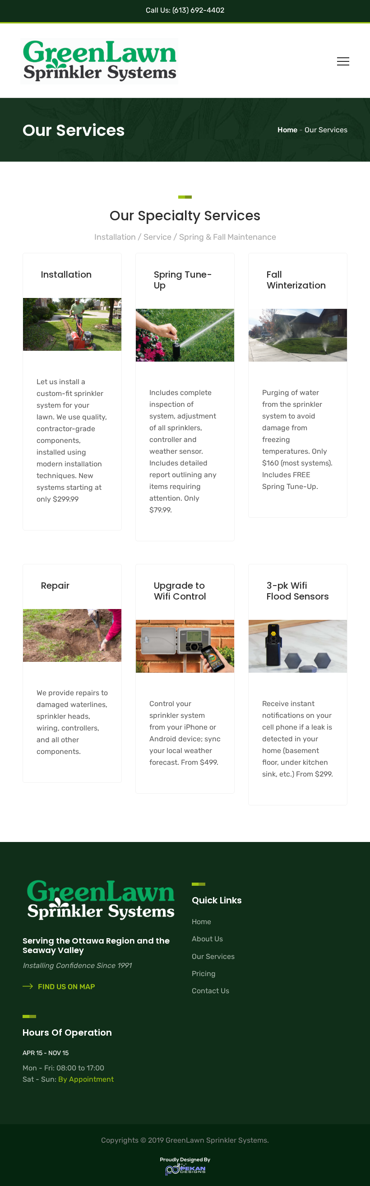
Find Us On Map (65, 986)
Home (201, 921)
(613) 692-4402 (197, 10)
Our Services (213, 956)
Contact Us (210, 990)
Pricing (204, 973)
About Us (207, 939)
